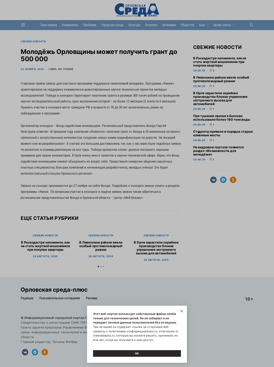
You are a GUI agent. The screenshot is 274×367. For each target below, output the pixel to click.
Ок (137, 353)
